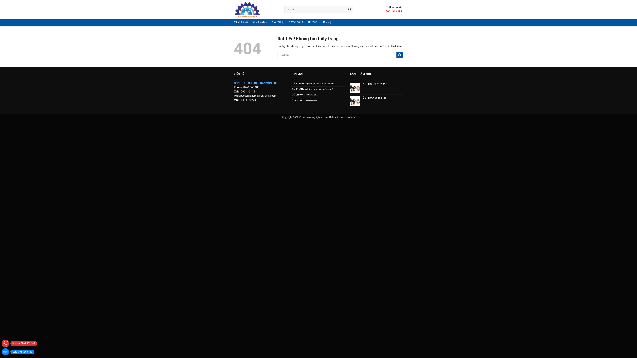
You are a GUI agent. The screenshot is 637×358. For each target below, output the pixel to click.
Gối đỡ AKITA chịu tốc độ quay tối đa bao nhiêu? (314, 83)
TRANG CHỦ (241, 22)
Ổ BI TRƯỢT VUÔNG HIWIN (304, 100)
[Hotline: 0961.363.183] (5, 343)
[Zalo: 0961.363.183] (5, 352)
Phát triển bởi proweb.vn (342, 117)
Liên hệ (326, 22)
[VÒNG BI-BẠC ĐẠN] (257, 9)
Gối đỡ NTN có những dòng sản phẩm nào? (312, 89)
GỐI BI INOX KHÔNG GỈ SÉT (305, 94)
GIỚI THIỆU (278, 22)
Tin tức (313, 22)
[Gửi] (350, 9)
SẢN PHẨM (258, 22)
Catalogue (296, 22)
